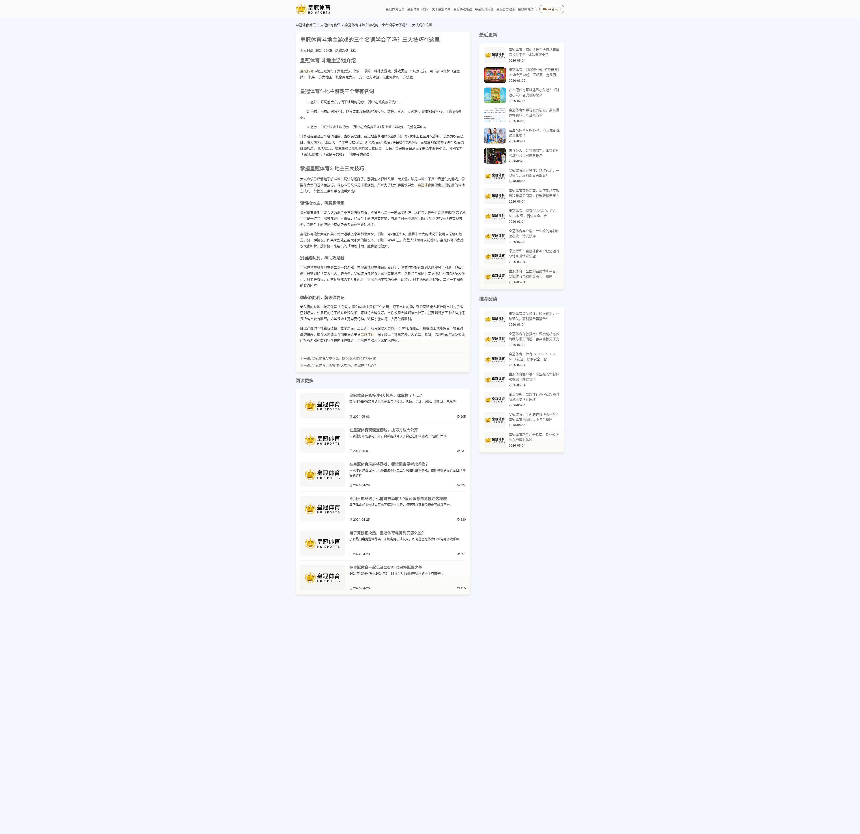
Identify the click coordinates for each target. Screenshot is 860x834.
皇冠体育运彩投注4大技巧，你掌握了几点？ (345, 365)
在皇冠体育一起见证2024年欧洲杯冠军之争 (385, 567)
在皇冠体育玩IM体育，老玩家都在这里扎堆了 (534, 132)
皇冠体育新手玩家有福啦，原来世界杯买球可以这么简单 (534, 112)
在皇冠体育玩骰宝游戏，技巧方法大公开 (383, 430)
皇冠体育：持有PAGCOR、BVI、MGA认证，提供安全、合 (534, 213)
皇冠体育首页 (395, 9)
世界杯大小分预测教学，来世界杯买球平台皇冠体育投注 (534, 152)
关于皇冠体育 (441, 9)
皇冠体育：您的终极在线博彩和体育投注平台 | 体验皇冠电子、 (534, 52)
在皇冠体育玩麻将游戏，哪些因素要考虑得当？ (389, 464)
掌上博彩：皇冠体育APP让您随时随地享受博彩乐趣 (534, 253)
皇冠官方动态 (505, 9)
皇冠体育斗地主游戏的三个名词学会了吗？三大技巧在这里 (388, 25)
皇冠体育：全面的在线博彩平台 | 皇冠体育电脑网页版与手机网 (533, 273)
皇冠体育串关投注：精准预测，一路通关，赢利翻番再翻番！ (534, 173)
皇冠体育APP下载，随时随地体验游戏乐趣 (344, 358)
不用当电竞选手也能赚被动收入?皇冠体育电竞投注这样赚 (398, 499)
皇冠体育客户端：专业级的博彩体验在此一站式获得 (534, 233)
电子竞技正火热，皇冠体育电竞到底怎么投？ (387, 533)
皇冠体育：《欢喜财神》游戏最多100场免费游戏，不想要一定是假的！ (534, 72)
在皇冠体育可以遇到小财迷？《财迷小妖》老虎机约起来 (534, 92)
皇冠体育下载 (416, 9)
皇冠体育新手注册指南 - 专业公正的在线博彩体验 (534, 437)
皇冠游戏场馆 (462, 9)
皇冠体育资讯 (527, 9)
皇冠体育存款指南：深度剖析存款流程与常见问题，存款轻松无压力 (534, 193)
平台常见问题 (484, 9)
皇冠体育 (307, 71)
